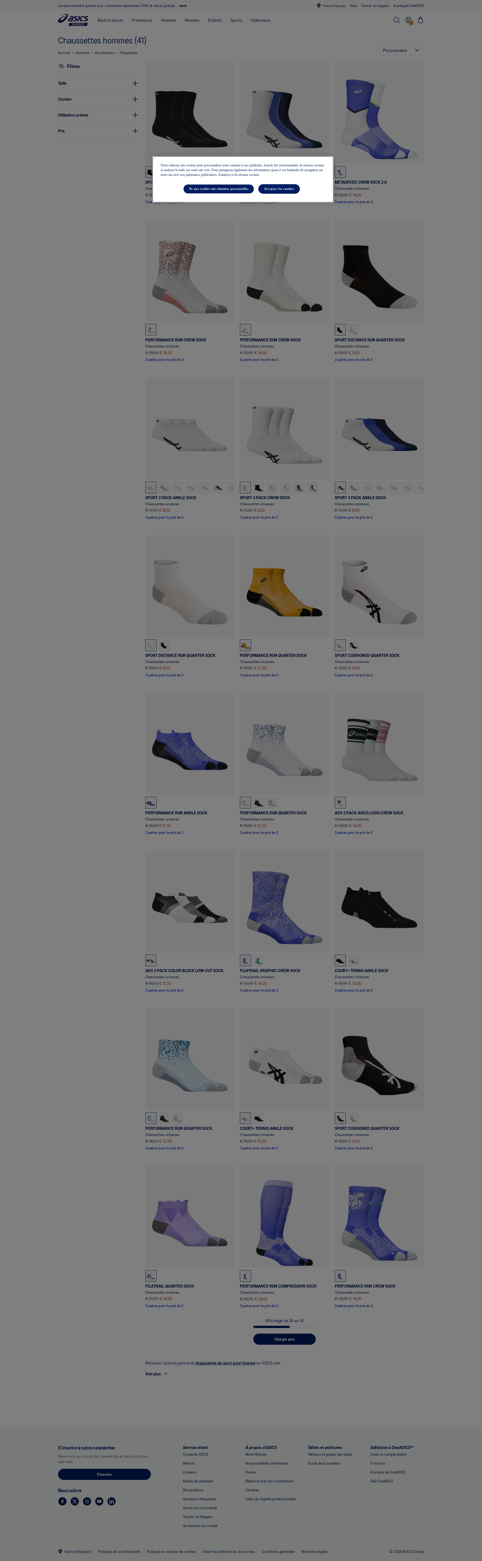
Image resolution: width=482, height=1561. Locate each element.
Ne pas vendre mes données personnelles (219, 189)
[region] (243, 179)
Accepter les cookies (279, 189)
